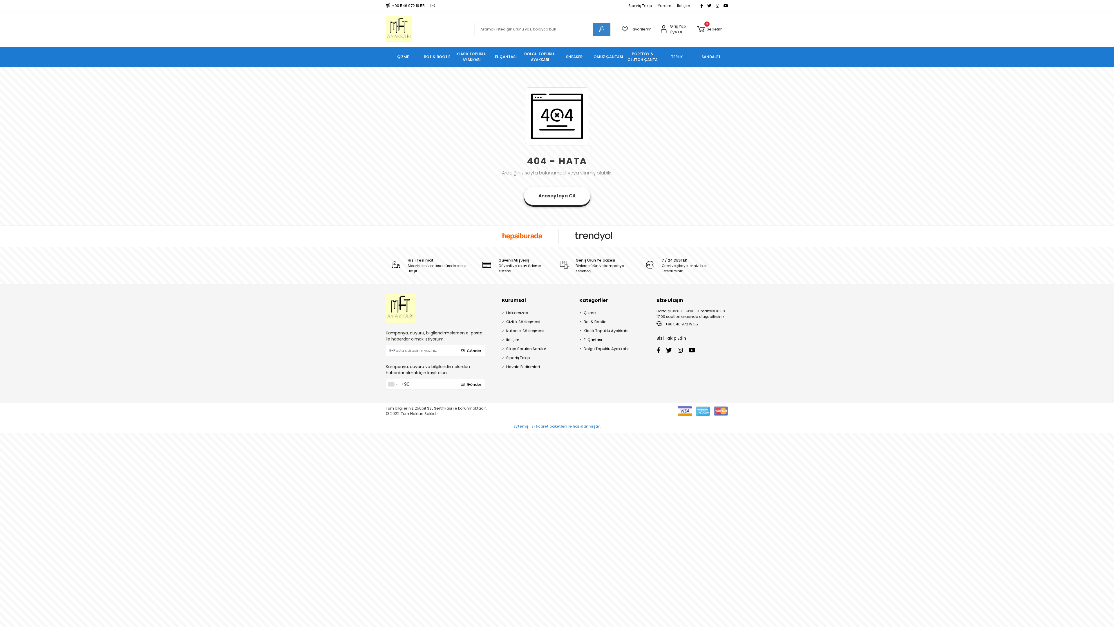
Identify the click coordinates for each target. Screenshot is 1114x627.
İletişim (683, 5)
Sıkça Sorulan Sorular (526, 349)
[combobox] (392, 384)
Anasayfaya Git (557, 195)
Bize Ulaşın (670, 300)
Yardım (664, 5)
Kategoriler (593, 300)
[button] (709, 29)
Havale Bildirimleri (523, 367)
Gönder (474, 351)
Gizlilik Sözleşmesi (523, 322)
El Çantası (593, 340)
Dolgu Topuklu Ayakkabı (606, 349)
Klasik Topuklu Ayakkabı (606, 331)
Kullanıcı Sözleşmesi (525, 331)
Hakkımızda (517, 313)
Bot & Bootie (595, 322)
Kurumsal (514, 300)
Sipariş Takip (640, 5)
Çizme (590, 313)
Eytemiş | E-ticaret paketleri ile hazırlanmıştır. (557, 426)
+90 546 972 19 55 (681, 324)
